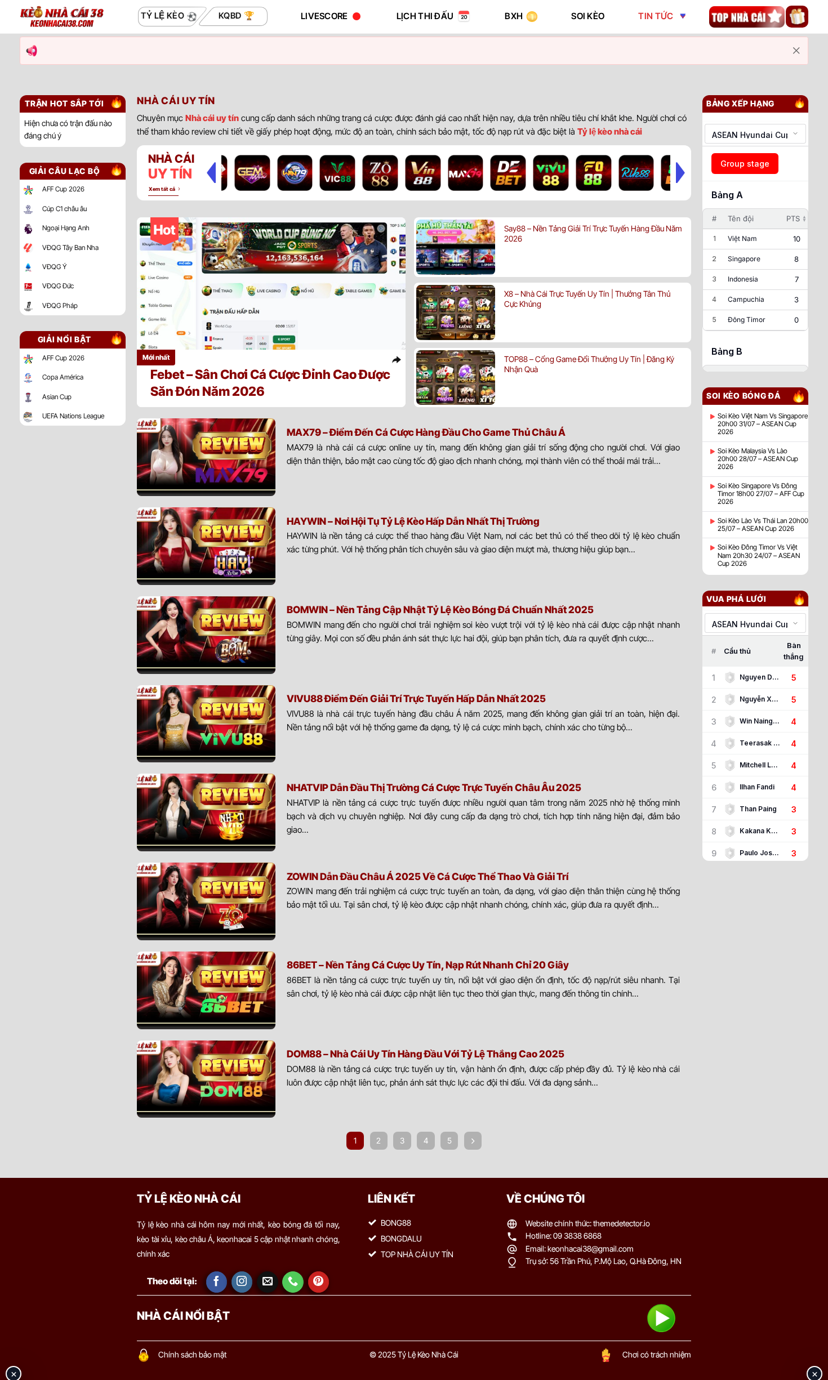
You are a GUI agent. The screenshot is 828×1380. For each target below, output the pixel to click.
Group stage (744, 163)
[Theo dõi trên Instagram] (242, 1282)
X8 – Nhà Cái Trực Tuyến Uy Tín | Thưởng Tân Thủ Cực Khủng (587, 299)
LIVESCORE (324, 16)
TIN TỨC (655, 16)
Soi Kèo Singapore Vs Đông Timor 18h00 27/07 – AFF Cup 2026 (761, 494)
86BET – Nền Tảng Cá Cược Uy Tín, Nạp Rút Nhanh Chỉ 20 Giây (428, 965)
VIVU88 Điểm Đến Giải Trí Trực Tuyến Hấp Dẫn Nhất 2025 (416, 698)
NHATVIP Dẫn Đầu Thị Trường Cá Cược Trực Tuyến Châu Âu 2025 (434, 787)
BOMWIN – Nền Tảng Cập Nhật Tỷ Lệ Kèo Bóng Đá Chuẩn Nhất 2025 (440, 609)
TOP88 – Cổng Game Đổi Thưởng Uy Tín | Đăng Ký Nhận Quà (589, 364)
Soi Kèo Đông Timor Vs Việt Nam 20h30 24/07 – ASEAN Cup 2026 (759, 555)
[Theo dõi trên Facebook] (217, 1282)
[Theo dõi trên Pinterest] (319, 1282)
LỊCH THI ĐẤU (425, 16)
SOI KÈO (587, 16)
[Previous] (211, 172)
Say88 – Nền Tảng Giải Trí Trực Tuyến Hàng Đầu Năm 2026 (593, 233)
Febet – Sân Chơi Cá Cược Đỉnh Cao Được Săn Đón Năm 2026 (270, 382)
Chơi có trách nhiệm (656, 1354)
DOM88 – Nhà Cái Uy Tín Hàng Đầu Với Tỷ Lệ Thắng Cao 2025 (425, 1054)
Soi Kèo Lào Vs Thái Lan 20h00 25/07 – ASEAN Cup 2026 (763, 525)
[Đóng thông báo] (796, 50)
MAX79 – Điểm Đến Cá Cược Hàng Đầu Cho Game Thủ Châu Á (426, 432)
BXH (514, 16)
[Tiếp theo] (473, 1141)
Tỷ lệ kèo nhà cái (609, 131)
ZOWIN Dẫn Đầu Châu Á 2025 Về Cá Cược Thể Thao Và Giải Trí (427, 876)
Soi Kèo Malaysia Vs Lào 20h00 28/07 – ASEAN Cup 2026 (758, 459)
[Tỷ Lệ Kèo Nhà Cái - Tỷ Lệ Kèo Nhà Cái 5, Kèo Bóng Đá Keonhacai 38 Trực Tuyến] (62, 17)
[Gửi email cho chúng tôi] (267, 1282)
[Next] (680, 172)
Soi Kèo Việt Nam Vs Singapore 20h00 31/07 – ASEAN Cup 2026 (763, 424)
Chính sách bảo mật (192, 1354)
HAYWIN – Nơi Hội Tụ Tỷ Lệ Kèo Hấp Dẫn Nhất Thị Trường (413, 521)
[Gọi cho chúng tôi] (293, 1282)
